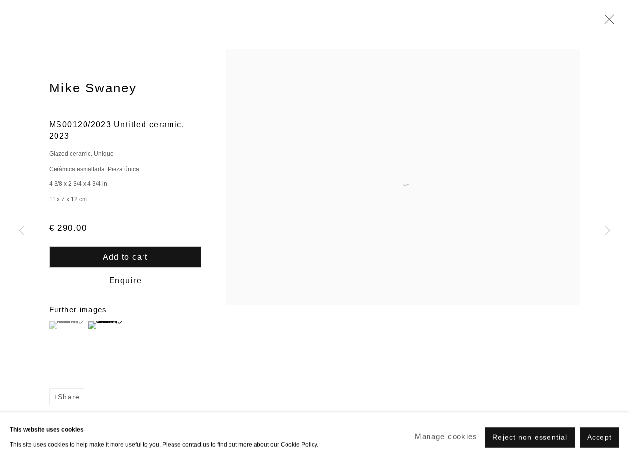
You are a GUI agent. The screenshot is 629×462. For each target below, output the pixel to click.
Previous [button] (21, 231)
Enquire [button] (125, 280)
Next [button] (608, 231)
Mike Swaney (93, 88)
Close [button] (607, 22)
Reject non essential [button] (529, 437)
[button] (67, 325)
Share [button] (69, 397)
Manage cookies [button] (446, 437)
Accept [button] (599, 437)
